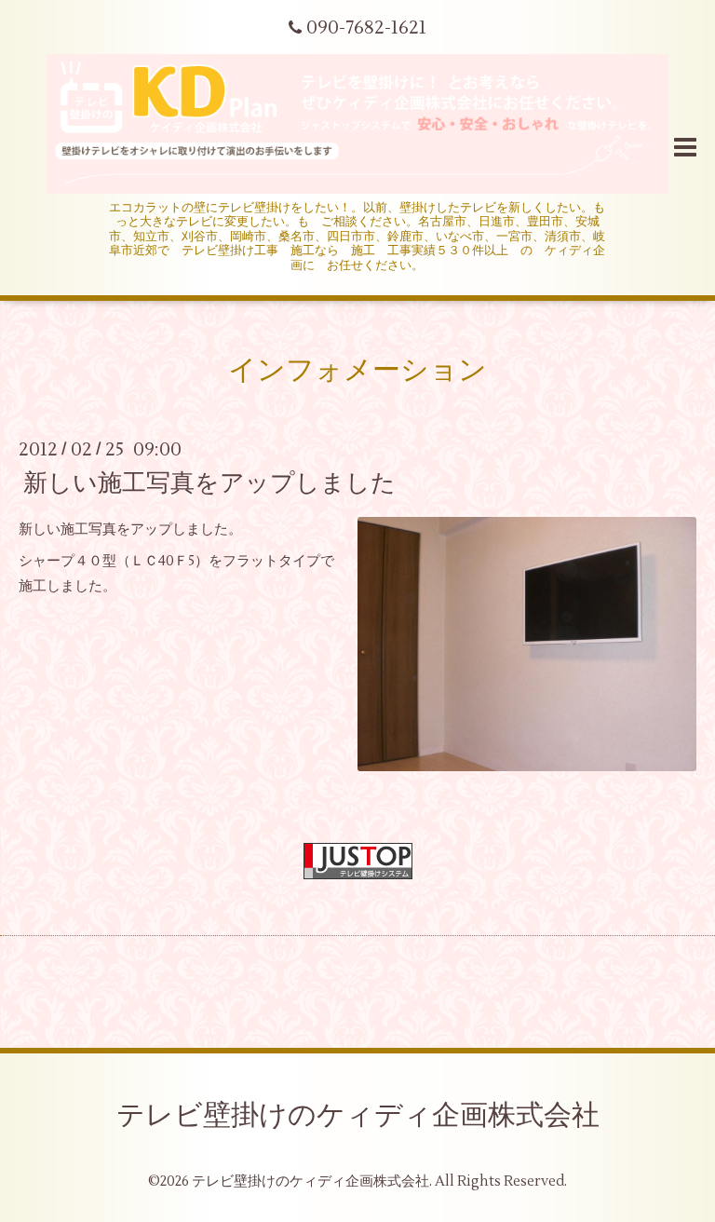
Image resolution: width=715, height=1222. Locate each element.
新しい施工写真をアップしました (209, 482)
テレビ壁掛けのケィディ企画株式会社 (358, 1115)
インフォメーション (357, 370)
